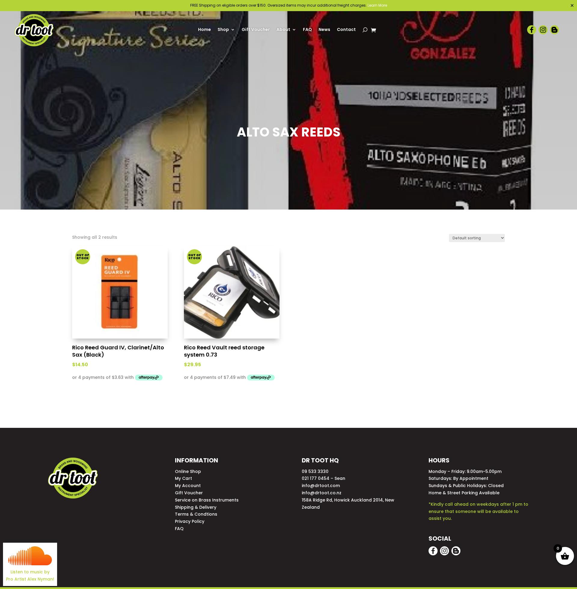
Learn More (377, 5)
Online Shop (188, 471)
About (283, 29)
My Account (188, 486)
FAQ (307, 29)
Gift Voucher (256, 29)
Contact (346, 29)
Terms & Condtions (196, 514)
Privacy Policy (189, 521)
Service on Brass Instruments (207, 500)
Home (204, 29)
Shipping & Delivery (195, 507)
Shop (223, 29)
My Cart (183, 478)
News (324, 29)
